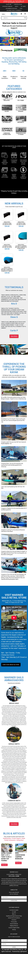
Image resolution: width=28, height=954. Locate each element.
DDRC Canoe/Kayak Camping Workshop (20, 856)
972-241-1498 (8, 4)
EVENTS (16, 6)
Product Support (16, 838)
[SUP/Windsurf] (7, 118)
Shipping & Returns (14, 925)
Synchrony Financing (7, 6)
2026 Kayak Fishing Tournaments (14, 10)
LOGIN (21, 8)
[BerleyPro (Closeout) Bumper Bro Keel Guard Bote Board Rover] (21, 237)
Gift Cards (23, 6)
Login (14, 947)
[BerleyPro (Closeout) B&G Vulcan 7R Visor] (21, 214)
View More (14, 336)
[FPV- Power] (21, 96)
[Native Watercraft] (6, 50)
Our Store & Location (14, 910)
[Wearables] (21, 118)
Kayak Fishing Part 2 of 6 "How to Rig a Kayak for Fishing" (6, 856)
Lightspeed (23, 951)
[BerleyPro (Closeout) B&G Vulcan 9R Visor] (7, 214)
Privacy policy (14, 921)
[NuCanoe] (20, 50)
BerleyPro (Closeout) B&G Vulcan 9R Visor (7, 223)
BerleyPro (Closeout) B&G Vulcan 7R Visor (21, 223)
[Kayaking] (21, 107)
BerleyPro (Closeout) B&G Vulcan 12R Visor (7, 246)
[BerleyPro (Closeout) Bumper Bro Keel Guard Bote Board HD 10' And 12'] (7, 259)
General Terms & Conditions (14, 917)
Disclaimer (14, 919)
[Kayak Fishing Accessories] (21, 41)
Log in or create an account (14, 936)
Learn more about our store (10, 664)
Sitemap (14, 929)
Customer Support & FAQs (13, 927)
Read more (4, 864)
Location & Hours (18, 4)
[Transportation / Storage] (21, 129)
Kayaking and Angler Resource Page (14, 915)
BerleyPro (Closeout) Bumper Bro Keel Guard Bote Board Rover (21, 246)
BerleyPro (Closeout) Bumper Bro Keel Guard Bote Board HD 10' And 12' (7, 269)
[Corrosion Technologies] (7, 129)
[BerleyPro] (7, 96)
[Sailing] (7, 107)
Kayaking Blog (7, 838)
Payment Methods (14, 923)
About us (14, 914)
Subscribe (14, 900)
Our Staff (14, 912)
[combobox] (14, 18)
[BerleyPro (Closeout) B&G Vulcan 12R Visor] (7, 237)
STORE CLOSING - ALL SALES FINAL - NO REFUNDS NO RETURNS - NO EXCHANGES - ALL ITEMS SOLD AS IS (14, 2)
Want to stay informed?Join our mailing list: (14, 893)
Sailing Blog (20, 840)
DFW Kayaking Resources (11, 8)
